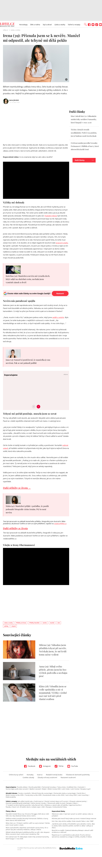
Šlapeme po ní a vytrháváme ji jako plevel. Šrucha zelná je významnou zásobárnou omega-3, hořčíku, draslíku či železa (72, 836)
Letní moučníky (83, 795)
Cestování (81, 787)
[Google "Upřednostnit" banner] (36, 296)
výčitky (6, 626)
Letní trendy (75, 789)
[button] (85, 24)
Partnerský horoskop (49, 787)
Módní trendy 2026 (54, 789)
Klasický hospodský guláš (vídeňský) (17, 803)
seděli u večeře (58, 317)
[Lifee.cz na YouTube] (100, 25)
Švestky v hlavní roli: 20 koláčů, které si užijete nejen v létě (25, 807)
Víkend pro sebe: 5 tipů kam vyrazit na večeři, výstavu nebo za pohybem (72, 815)
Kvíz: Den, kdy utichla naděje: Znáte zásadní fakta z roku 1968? (72, 821)
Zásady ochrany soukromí (47, 777)
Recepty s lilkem (71, 803)
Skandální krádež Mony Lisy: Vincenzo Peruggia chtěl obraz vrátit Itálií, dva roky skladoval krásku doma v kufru (27, 815)
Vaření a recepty (74, 24)
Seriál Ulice (81, 793)
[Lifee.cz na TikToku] (96, 25)
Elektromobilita (11, 797)
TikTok (60, 766)
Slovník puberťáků (35, 787)
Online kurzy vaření (16, 775)
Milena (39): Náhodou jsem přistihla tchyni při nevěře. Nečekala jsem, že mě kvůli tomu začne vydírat (53, 649)
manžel (52, 623)
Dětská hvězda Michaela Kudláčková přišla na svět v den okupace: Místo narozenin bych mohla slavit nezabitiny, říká (28, 833)
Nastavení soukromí (68, 777)
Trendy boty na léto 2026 (33, 795)
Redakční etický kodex (54, 775)
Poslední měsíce (51, 216)
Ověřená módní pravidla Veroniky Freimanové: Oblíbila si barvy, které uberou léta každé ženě (85, 146)
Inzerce (39, 775)
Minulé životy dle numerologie (42, 793)
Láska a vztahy (59, 24)
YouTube (74, 766)
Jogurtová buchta (75, 805)
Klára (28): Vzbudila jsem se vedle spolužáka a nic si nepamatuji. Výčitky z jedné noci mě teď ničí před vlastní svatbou (53, 693)
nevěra (45, 623)
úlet (58, 623)
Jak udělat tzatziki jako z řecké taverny (30, 801)
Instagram (47, 766)
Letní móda (65, 789)
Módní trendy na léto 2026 (14, 795)
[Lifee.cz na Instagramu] (93, 25)
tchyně (14, 626)
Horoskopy (23, 24)
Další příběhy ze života (15, 528)
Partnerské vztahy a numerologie (65, 793)
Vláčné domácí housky (38, 803)
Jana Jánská (14, 100)
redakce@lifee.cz (60, 523)
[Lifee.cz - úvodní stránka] (7, 25)
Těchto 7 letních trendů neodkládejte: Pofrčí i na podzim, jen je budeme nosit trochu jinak (84, 132)
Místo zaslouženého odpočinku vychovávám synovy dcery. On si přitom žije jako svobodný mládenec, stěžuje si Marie (27, 828)
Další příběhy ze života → (17, 487)
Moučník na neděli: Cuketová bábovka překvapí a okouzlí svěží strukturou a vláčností (72, 831)
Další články (79, 160)
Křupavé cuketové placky (78, 801)
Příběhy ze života (21, 623)
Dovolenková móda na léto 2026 (53, 795)
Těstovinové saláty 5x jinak (56, 803)
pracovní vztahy (62, 243)
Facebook (31, 766)
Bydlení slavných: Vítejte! (38, 789)
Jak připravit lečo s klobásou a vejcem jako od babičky (50, 805)
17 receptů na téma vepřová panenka (18, 805)
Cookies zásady (28, 777)
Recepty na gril (85, 789)
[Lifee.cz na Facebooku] (89, 25)
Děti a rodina (35, 24)
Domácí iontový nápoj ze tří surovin (56, 801)
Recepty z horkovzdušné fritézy (56, 807)
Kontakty (30, 775)
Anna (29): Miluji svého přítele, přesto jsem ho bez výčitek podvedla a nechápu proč (53, 671)
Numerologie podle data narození (17, 789)
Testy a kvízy (61, 787)
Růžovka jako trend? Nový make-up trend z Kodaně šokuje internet (74, 818)
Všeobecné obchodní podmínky (78, 775)
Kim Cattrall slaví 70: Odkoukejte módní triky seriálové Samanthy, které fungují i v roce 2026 (84, 119)
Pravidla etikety (22, 787)
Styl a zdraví (47, 24)
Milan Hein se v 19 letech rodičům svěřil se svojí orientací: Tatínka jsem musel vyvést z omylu (28, 824)
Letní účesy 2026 (71, 795)
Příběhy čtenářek (34, 623)
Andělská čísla (71, 787)
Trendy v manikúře (24, 793)
